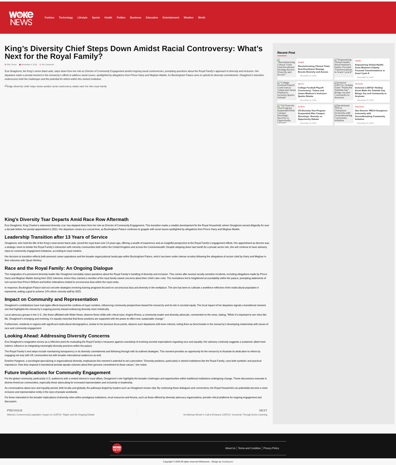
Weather (189, 17)
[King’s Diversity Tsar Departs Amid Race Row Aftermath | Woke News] (21, 18)
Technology (66, 17)
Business (135, 17)
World (201, 17)
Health (108, 17)
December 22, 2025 (308, 76)
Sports (96, 17)
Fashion (49, 17)
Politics (121, 17)
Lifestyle (82, 17)
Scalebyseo (227, 461)
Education (152, 17)
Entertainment (171, 17)
